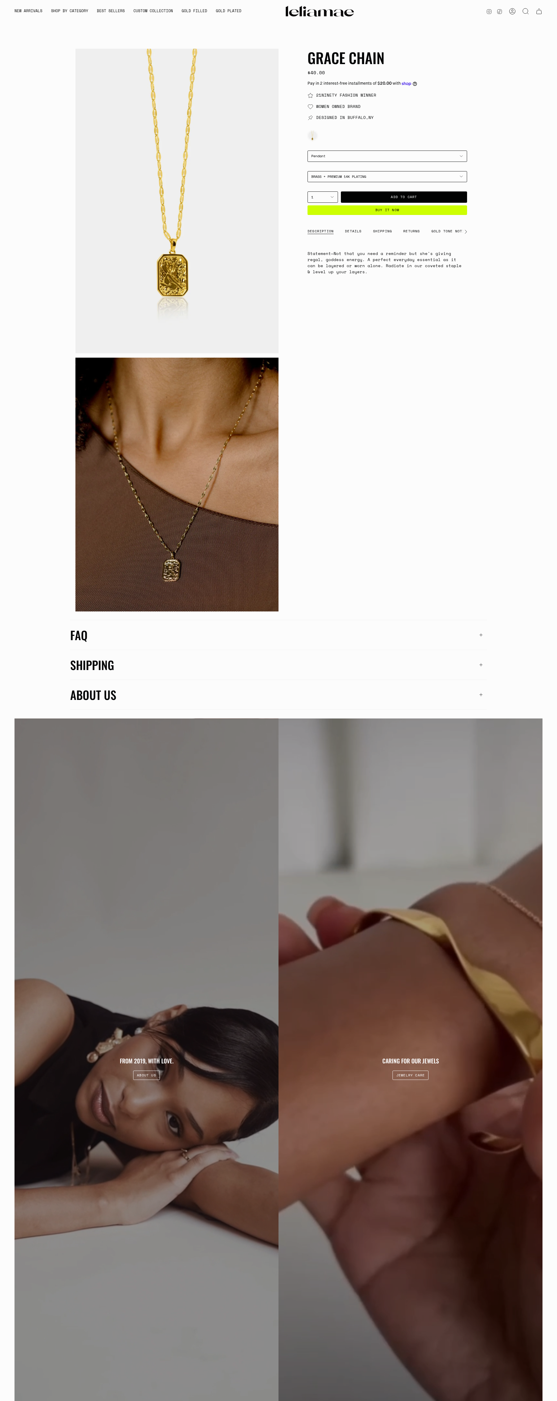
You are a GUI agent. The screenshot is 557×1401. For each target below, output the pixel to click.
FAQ (79, 635)
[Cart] (539, 11)
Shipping (92, 665)
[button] (70, 11)
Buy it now (387, 209)
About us (93, 694)
